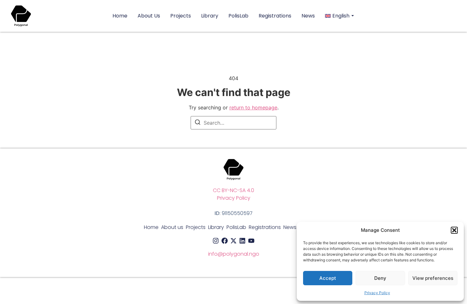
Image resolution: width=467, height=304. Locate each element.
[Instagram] (216, 241)
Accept (327, 278)
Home (119, 15)
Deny (380, 278)
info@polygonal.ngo (233, 254)
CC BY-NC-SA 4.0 (233, 190)
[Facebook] (224, 241)
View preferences (432, 278)
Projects (180, 15)
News (308, 15)
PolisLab (238, 15)
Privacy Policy (377, 292)
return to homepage (253, 107)
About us (149, 15)
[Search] (197, 123)
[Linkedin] (242, 241)
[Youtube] (251, 241)
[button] (454, 230)
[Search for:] (233, 122)
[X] (233, 241)
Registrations (275, 15)
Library (209, 15)
